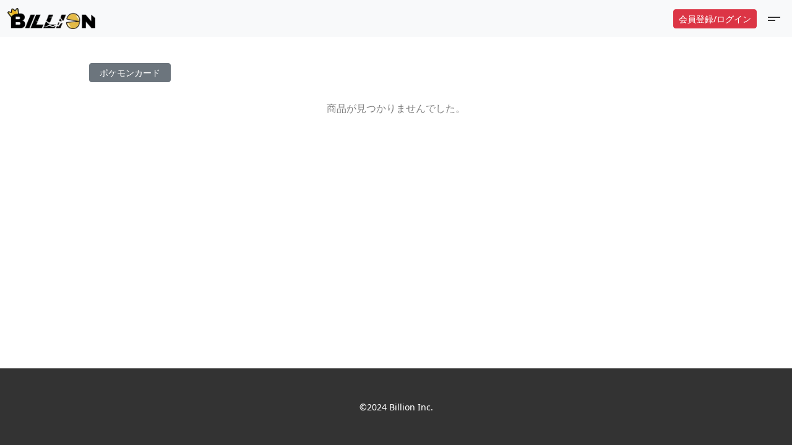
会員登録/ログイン (715, 19)
